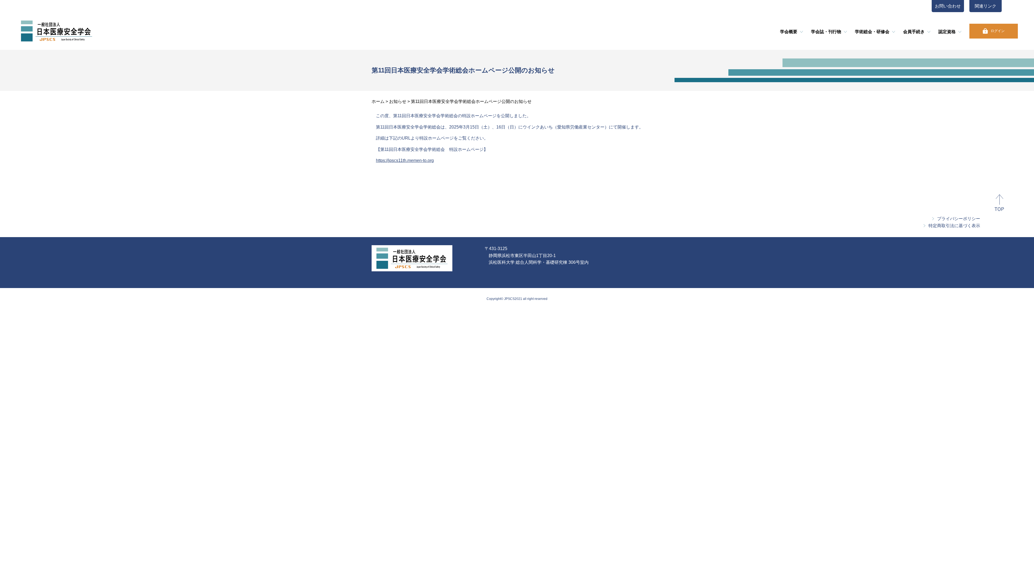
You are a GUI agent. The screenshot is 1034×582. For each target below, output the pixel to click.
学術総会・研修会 (872, 31)
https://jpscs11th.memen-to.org (405, 160)
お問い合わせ (948, 6)
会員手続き (914, 31)
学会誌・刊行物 (826, 31)
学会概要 (788, 31)
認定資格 (947, 31)
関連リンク (985, 6)
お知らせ (397, 101)
